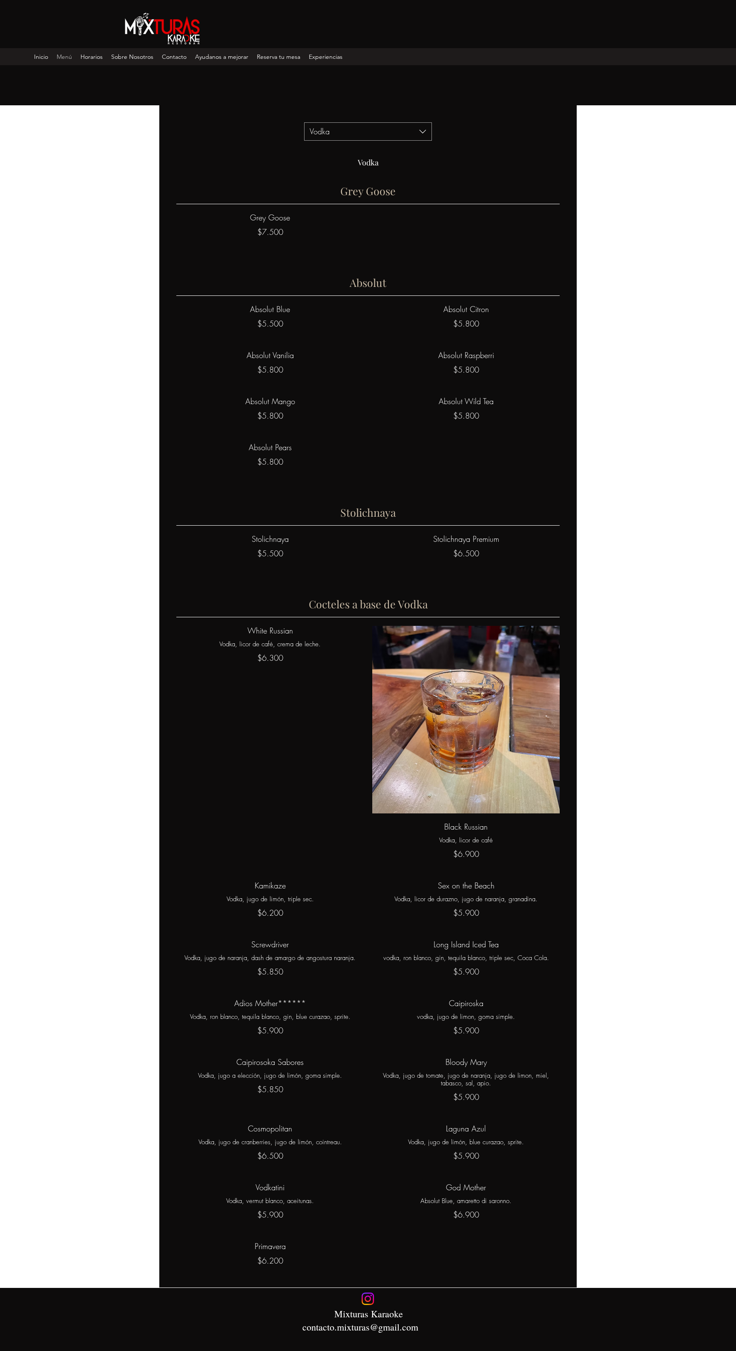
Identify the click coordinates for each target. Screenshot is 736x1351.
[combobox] (368, 131)
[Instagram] (367, 1298)
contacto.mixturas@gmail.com (360, 1327)
